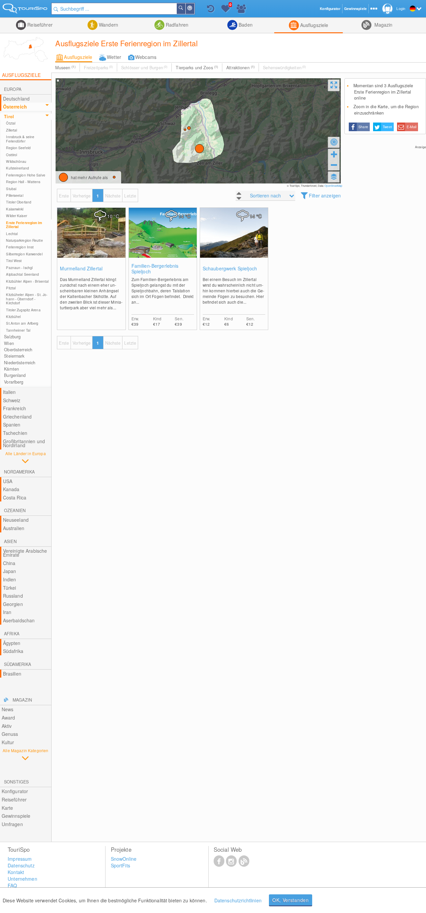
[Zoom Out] (333, 164)
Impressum (20, 858)
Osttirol (11, 154)
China (9, 563)
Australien (13, 528)
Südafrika (13, 651)
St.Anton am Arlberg (22, 323)
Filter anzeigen (325, 195)
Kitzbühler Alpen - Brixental (27, 281)
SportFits (120, 865)
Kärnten (11, 369)
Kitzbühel (13, 316)
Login (400, 8)
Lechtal (12, 233)
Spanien (12, 424)
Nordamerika (19, 472)
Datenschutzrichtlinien (238, 900)
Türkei (9, 587)
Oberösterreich (18, 350)
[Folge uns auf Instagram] (231, 860)
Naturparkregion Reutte (24, 240)
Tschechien (15, 433)
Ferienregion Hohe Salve (25, 174)
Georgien (13, 604)
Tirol (9, 117)
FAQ (12, 885)
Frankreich (14, 408)
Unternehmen (22, 878)
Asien (10, 541)
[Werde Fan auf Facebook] (219, 860)
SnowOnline (123, 858)
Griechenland (17, 416)
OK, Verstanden (290, 900)
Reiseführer (39, 24)
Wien (9, 343)
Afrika (11, 634)
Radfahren (176, 24)
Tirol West (14, 260)
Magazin (382, 24)
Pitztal (11, 287)
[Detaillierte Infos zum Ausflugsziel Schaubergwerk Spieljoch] (234, 239)
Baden (245, 24)
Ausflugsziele (313, 25)
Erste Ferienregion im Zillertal (24, 224)
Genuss (10, 734)
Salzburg (12, 337)
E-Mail (412, 126)
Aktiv (7, 726)
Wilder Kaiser (16, 215)
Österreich (15, 106)
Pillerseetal (14, 195)
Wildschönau (16, 161)
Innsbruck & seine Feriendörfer (20, 138)
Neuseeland (16, 519)
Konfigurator (15, 791)
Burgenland (15, 375)
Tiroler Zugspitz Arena (23, 309)
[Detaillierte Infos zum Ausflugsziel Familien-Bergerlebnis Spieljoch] (163, 239)
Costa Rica (14, 497)
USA (7, 481)
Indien (9, 579)
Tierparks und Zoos (197, 68)
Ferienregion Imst (20, 246)
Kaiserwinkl (14, 208)
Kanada (11, 489)
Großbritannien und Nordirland (24, 443)
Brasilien (12, 673)
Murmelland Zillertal (81, 268)
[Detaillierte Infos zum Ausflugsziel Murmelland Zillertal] (91, 239)
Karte (7, 807)
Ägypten (12, 643)
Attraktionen (240, 68)
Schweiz (12, 400)
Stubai (11, 188)
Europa (12, 89)
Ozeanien (15, 510)
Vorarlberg (13, 382)
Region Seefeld (18, 147)
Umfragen (12, 824)
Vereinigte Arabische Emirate (25, 552)
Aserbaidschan (19, 620)
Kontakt (16, 872)
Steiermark (14, 356)
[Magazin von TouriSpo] (244, 860)
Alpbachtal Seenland (22, 274)
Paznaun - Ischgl (19, 267)
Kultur (8, 742)
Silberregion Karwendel (24, 253)
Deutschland (16, 98)
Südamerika (17, 664)
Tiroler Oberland (18, 201)
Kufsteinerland (17, 167)
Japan (9, 571)
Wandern (108, 24)
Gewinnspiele (16, 815)
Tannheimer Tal (18, 330)
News (8, 709)
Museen (65, 68)
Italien (9, 392)
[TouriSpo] (25, 10)
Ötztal (10, 123)
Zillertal (11, 130)
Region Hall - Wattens (23, 181)
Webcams (145, 57)
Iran (7, 612)
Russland (13, 595)
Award (8, 717)
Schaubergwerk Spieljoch (230, 268)
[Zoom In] (333, 154)
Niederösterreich (19, 363)
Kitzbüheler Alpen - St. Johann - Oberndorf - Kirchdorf (26, 298)
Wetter (114, 57)
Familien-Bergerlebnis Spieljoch (155, 268)
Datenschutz (21, 865)
